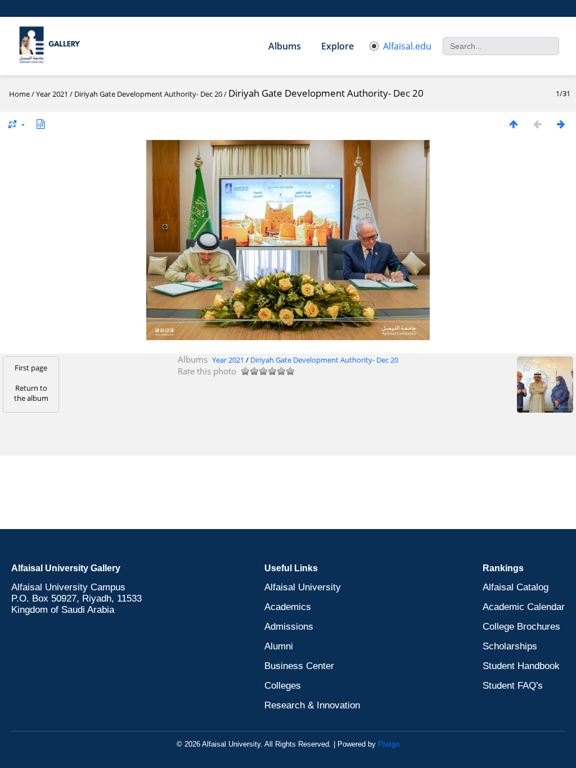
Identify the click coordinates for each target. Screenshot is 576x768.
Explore (337, 46)
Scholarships (510, 646)
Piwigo (388, 744)
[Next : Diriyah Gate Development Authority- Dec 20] (561, 124)
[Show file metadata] (40, 124)
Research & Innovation (312, 705)
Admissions (288, 626)
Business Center (299, 666)
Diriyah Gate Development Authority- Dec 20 (148, 94)
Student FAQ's (513, 685)
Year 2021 (52, 94)
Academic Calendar (524, 607)
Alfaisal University (302, 587)
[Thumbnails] (513, 124)
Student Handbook (521, 666)
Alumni (278, 646)
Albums (284, 46)
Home (19, 94)
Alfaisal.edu (407, 46)
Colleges (282, 685)
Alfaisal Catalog (515, 587)
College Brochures (521, 626)
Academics (287, 607)
